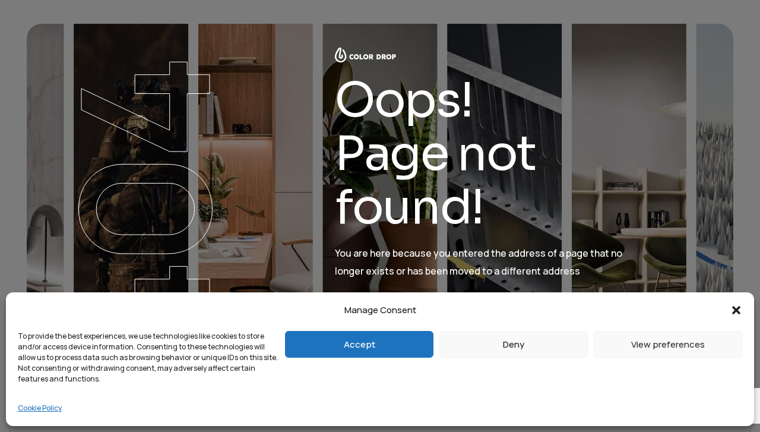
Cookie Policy (40, 408)
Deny (513, 344)
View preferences (668, 344)
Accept (359, 344)
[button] (736, 310)
